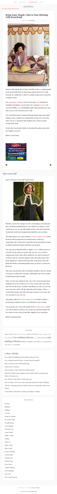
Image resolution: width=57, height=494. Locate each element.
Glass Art (7, 442)
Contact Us (22, 491)
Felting (7, 439)
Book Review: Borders (12, 367)
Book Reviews (35, 334)
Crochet (7, 413)
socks (13, 344)
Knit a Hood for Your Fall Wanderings (20, 180)
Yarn (36, 102)
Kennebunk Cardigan (16, 102)
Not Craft (8, 474)
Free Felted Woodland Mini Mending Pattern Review (22, 357)
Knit (49, 337)
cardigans (41, 334)
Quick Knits (46, 341)
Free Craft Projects (11, 477)
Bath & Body (9, 461)
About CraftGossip (35, 487)
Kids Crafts (8, 448)
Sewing (7, 403)
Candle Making (10, 467)
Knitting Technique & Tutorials (30, 341)
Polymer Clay (9, 429)
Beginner (29, 334)
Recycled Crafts (10, 420)
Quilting (7, 410)
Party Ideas (8, 464)
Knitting (29, 6)
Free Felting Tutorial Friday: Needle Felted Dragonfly (22, 360)
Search (41, 2)
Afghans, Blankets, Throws (11, 334)
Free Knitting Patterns (23, 337)
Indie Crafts (8, 445)
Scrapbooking (9, 423)
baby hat (19, 334)
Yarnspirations (40, 307)
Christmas (45, 334)
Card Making (9, 426)
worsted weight (36, 236)
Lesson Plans (9, 455)
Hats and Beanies (42, 337)
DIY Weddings (9, 471)
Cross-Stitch (9, 432)
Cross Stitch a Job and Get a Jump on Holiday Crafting (22, 391)
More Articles (12, 353)
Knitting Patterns (13, 341)
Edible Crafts (9, 435)
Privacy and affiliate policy (31, 491)
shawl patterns (8, 344)
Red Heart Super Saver (26, 299)
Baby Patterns (24, 334)
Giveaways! (35, 337)
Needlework (9, 458)
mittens (41, 341)
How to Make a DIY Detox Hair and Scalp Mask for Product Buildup (27, 382)
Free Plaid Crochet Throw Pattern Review (18, 379)
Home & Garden (10, 416)
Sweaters (17, 344)
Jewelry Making (10, 451)
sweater (42, 105)
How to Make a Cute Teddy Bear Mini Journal (19, 370)
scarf (50, 341)
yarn (43, 236)
